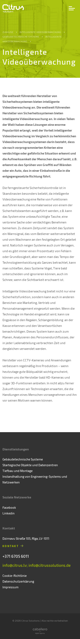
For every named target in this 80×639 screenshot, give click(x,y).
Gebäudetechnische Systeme (20, 36)
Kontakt (10, 545)
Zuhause (7, 32)
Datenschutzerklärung (18, 581)
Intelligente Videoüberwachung (40, 32)
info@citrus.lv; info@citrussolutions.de (36, 565)
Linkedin (8, 513)
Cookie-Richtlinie (14, 575)
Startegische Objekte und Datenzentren (30, 465)
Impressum (10, 587)
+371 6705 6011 (15, 556)
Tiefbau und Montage (17, 471)
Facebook (9, 507)
